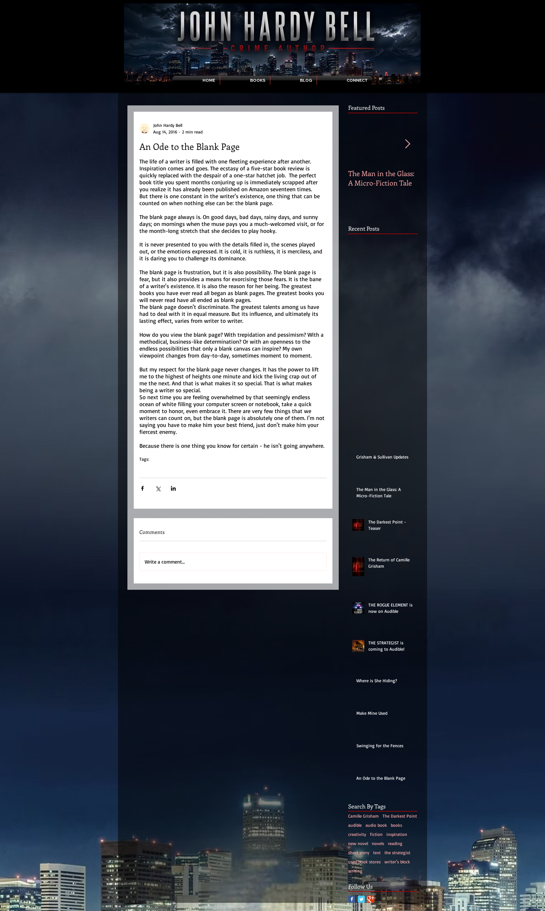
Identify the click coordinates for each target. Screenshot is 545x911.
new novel (358, 843)
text (223, 468)
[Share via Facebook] (142, 488)
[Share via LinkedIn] (173, 488)
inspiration (205, 468)
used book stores (364, 861)
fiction (376, 834)
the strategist (397, 852)
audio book (376, 825)
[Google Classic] (370, 899)
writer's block (244, 468)
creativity (148, 468)
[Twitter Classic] (361, 899)
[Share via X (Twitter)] (158, 488)
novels (185, 468)
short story (358, 852)
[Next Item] (407, 144)
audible (355, 825)
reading (395, 843)
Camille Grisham (363, 816)
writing (168, 468)
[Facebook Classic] (351, 899)
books (396, 825)
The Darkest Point (400, 816)
